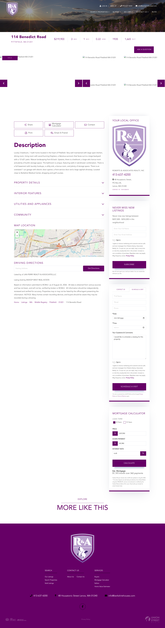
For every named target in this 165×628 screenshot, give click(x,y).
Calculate (129, 463)
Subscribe (129, 265)
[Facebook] (82, 607)
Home (16, 302)
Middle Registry (41, 302)
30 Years (119, 422)
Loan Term (117, 419)
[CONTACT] (144, 49)
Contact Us (116, 189)
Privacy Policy (130, 256)
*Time (114, 323)
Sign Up (113, 6)
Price (114, 429)
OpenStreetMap (92, 256)
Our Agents (125, 189)
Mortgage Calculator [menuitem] (102, 580)
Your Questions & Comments (122, 333)
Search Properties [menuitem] (99, 12)
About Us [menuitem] (70, 577)
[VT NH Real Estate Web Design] (152, 619)
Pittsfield (53, 302)
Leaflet (83, 256)
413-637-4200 (127, 6)
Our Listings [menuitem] (49, 577)
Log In (104, 6)
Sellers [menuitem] (127, 12)
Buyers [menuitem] (116, 12)
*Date (114, 314)
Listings (24, 302)
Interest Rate (118, 449)
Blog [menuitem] (154, 12)
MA (31, 302)
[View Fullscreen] (17, 240)
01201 (61, 302)
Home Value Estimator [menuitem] (102, 586)
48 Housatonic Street (77, 596)
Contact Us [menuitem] (141, 12)
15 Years (129, 422)
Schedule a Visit (137, 289)
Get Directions (93, 268)
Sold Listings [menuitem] (49, 583)
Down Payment (118, 439)
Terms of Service (122, 396)
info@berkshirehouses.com (147, 6)
